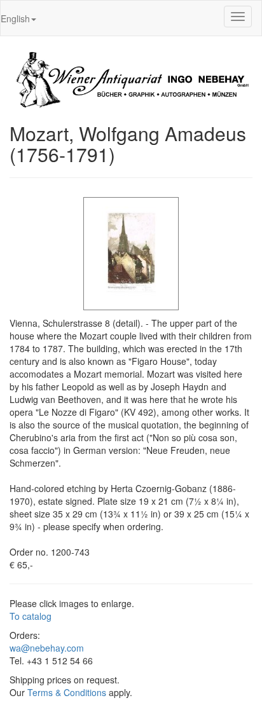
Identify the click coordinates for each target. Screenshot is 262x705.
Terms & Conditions (66, 692)
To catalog (31, 616)
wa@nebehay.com (47, 647)
